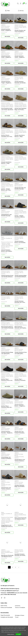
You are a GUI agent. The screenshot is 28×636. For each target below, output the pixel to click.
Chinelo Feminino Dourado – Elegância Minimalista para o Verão (6, 433)
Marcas (3, 27)
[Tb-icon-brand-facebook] (1, 598)
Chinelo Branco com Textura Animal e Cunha (20, 461)
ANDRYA (3, 25)
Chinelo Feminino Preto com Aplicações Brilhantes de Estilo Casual (21, 354)
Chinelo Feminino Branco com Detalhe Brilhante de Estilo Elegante (20, 243)
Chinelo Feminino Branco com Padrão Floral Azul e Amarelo (7, 251)
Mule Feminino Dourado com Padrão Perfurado (20, 328)
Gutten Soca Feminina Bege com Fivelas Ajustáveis (20, 110)
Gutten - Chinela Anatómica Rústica (20, 216)
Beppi (2, 237)
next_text (18, 567)
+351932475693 (10, 592)
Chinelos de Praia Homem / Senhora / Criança (7, 242)
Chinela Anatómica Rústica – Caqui (6, 162)
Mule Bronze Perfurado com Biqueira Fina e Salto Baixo (7, 556)
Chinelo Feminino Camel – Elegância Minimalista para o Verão (20, 57)
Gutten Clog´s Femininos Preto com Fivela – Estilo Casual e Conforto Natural (7, 380)
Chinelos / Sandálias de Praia (6, 239)
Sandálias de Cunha (19, 456)
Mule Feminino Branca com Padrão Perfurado (7, 327)
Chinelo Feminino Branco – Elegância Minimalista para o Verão (20, 406)
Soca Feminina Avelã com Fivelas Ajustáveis (7, 109)
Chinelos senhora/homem (20, 26)
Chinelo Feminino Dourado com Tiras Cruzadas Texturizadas (20, 302)
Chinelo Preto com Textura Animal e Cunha (6, 489)
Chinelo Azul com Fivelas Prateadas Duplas (19, 433)
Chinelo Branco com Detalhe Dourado (6, 215)
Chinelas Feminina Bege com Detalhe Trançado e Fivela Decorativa (19, 487)
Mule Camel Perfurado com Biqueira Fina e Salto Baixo (20, 519)
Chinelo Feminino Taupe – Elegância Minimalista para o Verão (6, 83)
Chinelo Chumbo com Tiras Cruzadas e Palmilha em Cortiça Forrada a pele (20, 32)
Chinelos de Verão (5, 26)
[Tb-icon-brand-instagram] (4, 598)
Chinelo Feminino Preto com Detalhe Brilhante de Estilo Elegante (7, 277)
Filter (8, 10)
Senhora (7, 27)
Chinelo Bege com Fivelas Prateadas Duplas (6, 458)
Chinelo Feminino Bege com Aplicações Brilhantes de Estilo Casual (7, 354)
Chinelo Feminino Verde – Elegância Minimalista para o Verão (6, 57)
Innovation (17, 78)
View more (21, 631)
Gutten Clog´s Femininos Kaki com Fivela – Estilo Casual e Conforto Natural (7, 407)
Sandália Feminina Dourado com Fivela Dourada (20, 555)
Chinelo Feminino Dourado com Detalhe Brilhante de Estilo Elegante (20, 83)
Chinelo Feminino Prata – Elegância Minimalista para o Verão (6, 31)
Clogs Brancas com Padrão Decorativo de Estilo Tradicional (7, 526)
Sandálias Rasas (5, 106)
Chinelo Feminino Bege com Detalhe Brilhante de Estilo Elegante (20, 277)
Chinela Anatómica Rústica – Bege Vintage (20, 136)
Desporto (17, 27)
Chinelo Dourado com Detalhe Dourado (20, 188)
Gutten (20, 27)
